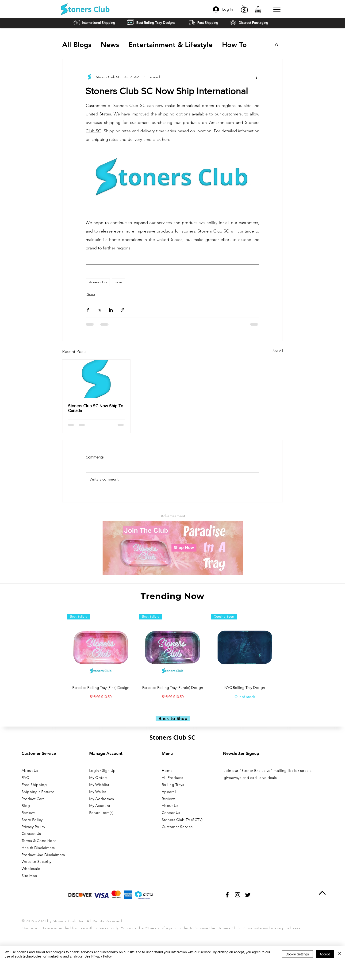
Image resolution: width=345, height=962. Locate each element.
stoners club (98, 282)
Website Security (36, 861)
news (118, 282)
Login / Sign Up (102, 770)
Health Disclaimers (38, 847)
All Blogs (76, 44)
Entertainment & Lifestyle (170, 44)
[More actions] (256, 77)
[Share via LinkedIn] (111, 310)
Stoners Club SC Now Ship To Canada (95, 408)
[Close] (339, 954)
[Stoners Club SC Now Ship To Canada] (96, 379)
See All (277, 351)
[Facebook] (227, 894)
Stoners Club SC (172, 737)
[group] (173, 659)
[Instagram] (237, 894)
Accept (325, 954)
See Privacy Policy (98, 956)
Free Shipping (34, 784)
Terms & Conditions (39, 840)
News (110, 44)
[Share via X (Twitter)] (99, 310)
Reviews (28, 812)
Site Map (29, 875)
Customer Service (177, 826)
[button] (262, 9)
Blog (26, 805)
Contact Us (171, 812)
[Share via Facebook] (88, 310)
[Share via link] (122, 310)
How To (234, 44)
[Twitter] (247, 894)
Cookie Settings (297, 954)
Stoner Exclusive (256, 770)
